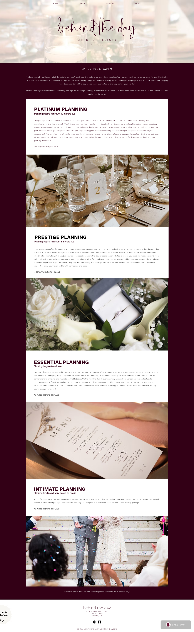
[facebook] (103, 622)
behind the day (97, 608)
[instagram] (108, 622)
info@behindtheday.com (97, 611)
